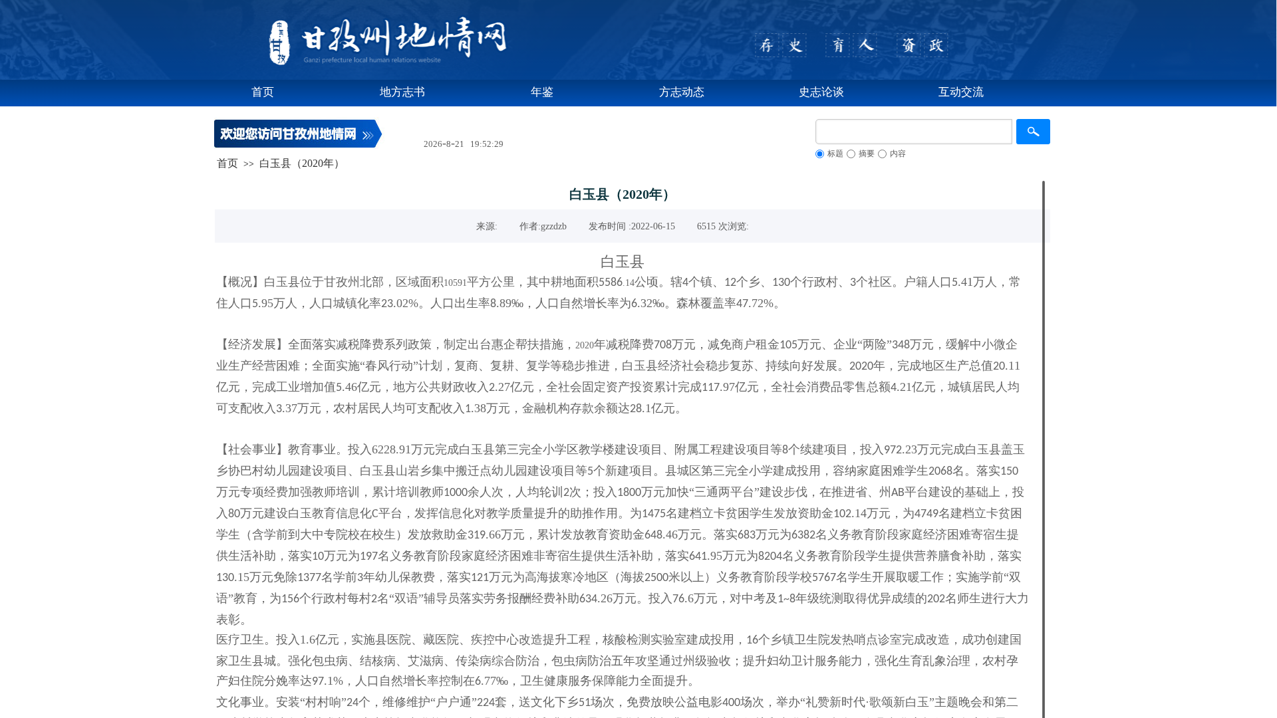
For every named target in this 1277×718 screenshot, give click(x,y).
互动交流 (961, 92)
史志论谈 (821, 92)
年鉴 (542, 92)
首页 (262, 92)
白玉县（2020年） (302, 163)
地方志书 (402, 92)
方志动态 (681, 92)
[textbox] (913, 131)
